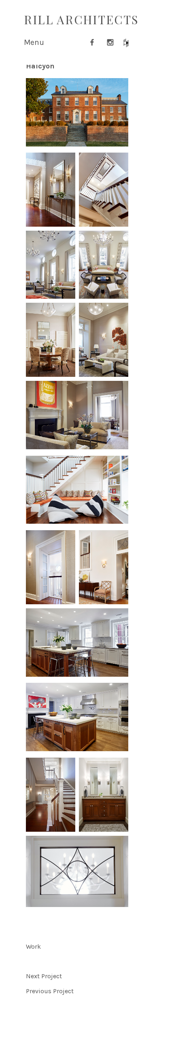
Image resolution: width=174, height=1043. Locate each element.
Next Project (44, 976)
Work (33, 946)
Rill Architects (81, 19)
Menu (34, 42)
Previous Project (50, 991)
